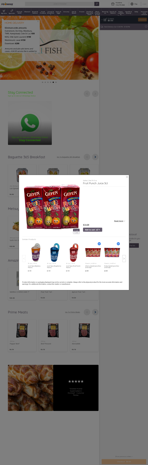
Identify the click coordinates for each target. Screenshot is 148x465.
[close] (127, 177)
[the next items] (124, 258)
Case (76, 232)
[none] (36, 256)
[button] (51, 207)
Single (76, 230)
